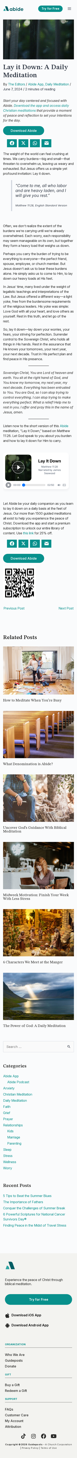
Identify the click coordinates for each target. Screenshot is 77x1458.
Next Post (66, 608)
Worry (7, 1168)
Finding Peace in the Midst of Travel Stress (34, 1225)
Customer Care (17, 1415)
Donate (10, 1366)
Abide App (36, 84)
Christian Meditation (17, 1094)
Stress (8, 1156)
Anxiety (9, 1088)
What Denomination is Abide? (28, 764)
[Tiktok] (23, 1436)
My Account (14, 1421)
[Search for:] (38, 1047)
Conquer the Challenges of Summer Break (34, 1208)
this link (28, 533)
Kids (10, 1131)
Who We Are (15, 1355)
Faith (6, 1107)
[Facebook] (43, 1436)
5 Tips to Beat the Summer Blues (27, 1196)
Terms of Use (49, 1448)
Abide (64, 426)
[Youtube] (53, 1436)
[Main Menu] (69, 8)
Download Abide (24, 131)
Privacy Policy (30, 1448)
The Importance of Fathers (23, 1202)
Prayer (8, 1119)
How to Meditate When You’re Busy (32, 700)
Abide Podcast (18, 1082)
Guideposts (14, 1360)
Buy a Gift (12, 1385)
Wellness (9, 1162)
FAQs (9, 1409)
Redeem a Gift (16, 1391)
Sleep (7, 1150)
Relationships (13, 1125)
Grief (6, 1113)
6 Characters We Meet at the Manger (33, 962)
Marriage (13, 1137)
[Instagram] (33, 1436)
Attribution (13, 1427)
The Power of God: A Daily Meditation (34, 1026)
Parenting (14, 1143)
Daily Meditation (57, 84)
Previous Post (13, 608)
